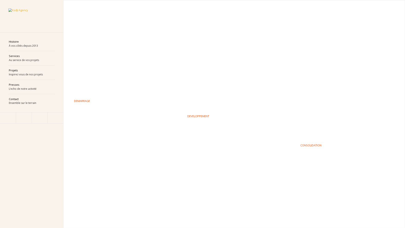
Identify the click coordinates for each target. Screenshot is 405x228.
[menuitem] (31, 44)
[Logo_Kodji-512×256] (31, 16)
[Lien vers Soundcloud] (55, 118)
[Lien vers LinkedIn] (8, 118)
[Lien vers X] (39, 118)
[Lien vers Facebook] (24, 118)
